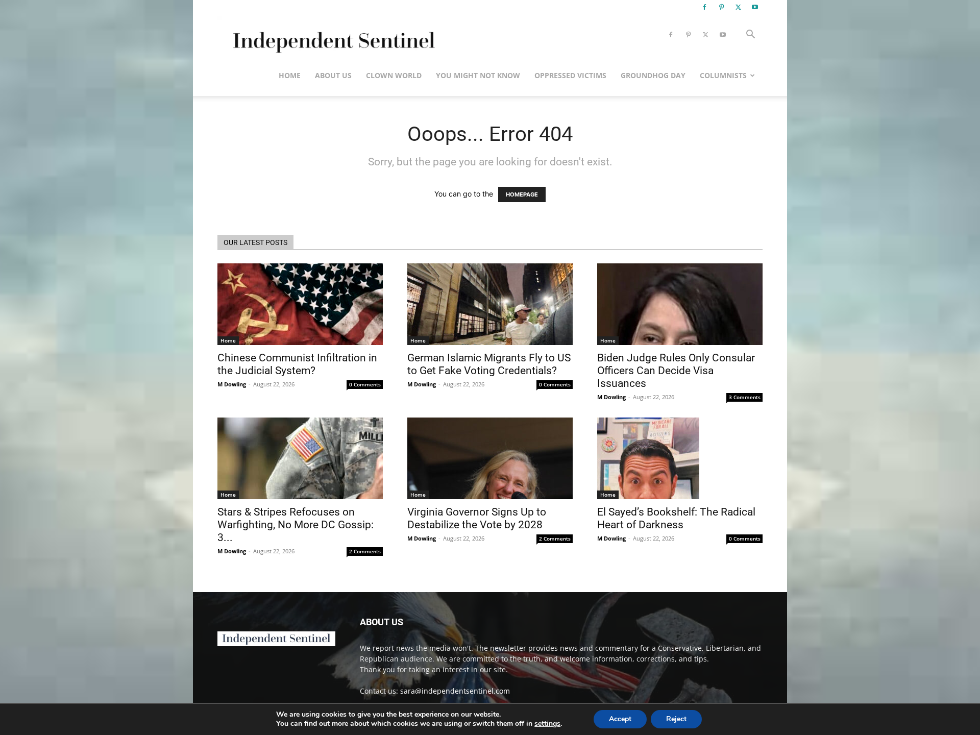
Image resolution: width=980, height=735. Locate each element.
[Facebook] (704, 7)
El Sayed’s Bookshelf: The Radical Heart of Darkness (676, 518)
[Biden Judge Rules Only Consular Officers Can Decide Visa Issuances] (680, 304)
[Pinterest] (721, 7)
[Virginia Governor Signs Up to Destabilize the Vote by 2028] (490, 458)
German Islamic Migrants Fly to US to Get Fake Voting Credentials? (489, 364)
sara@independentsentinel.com (455, 691)
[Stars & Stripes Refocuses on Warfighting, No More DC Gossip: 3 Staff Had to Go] (300, 458)
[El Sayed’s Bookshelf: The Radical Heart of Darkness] (680, 458)
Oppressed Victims (570, 75)
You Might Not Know (478, 75)
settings (547, 723)
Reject (676, 719)
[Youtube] (755, 7)
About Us (333, 75)
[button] (750, 35)
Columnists (723, 75)
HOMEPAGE (522, 194)
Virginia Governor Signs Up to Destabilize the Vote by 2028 (476, 518)
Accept (620, 719)
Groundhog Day (653, 75)
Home (290, 75)
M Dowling (231, 384)
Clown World (394, 75)
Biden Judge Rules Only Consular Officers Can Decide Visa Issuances (676, 370)
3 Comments (745, 397)
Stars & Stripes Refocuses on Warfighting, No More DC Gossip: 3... (295, 525)
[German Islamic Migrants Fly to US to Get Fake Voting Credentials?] (490, 304)
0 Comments (365, 384)
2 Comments (365, 551)
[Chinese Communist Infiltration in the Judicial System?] (300, 304)
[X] (738, 7)
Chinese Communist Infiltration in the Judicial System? (297, 364)
